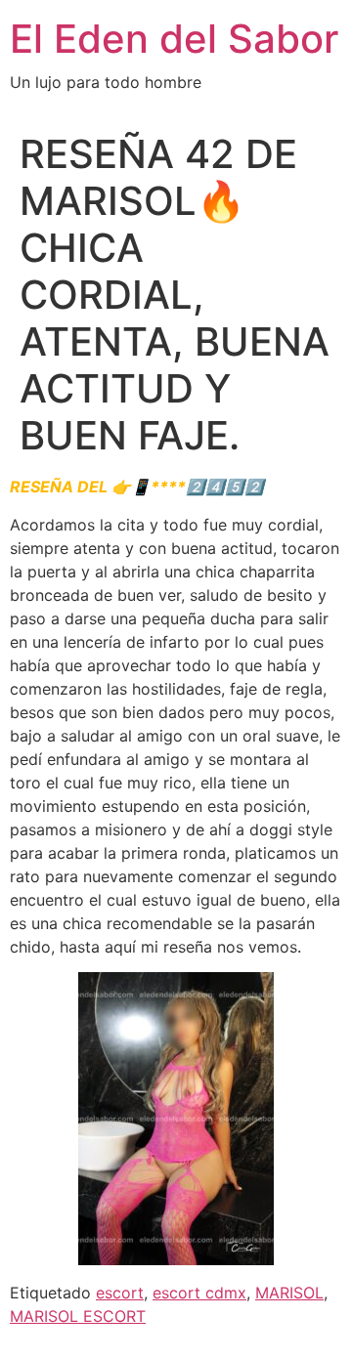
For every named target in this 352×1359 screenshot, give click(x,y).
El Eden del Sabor (174, 39)
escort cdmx (199, 1292)
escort (120, 1292)
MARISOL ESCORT (78, 1316)
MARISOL (289, 1292)
